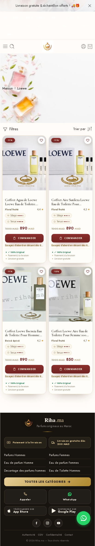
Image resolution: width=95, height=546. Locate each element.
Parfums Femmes (59, 455)
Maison (7, 88)
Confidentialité (54, 534)
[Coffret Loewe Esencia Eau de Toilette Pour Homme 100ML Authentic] (24, 294)
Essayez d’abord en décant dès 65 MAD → (24, 245)
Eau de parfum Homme (18, 463)
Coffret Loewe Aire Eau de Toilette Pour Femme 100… (70, 333)
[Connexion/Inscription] (83, 46)
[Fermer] (90, 6)
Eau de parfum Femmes (64, 463)
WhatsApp (69, 499)
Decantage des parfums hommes (24, 471)
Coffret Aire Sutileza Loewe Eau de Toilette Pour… (70, 202)
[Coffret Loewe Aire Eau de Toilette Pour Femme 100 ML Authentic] (70, 294)
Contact (69, 534)
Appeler (25, 499)
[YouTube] (58, 523)
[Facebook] (36, 523)
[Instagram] (47, 523)
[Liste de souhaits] (41, 140)
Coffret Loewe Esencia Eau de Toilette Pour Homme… (23, 333)
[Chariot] (90, 46)
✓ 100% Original (16, 252)
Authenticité (28, 534)
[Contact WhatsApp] (83, 518)
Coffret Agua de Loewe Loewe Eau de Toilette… (21, 202)
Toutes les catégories (45, 482)
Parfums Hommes (14, 455)
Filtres (13, 129)
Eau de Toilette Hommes (64, 471)
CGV (40, 534)
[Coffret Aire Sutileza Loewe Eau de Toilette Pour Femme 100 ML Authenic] (70, 163)
